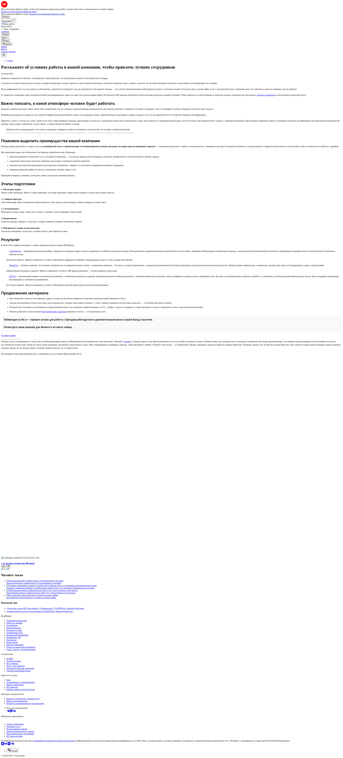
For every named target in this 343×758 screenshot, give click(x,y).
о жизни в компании (265, 95)
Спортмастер (15, 251)
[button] (4, 47)
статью (127, 341)
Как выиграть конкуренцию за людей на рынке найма (31, 598)
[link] (5, 40)
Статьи (9, 60)
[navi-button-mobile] (3, 55)
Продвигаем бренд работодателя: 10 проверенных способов (33, 583)
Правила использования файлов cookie (47, 14)
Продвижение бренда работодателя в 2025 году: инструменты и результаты (40, 593)
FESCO (12, 276)
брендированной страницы (53, 311)
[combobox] (12, 750)
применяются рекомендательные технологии (54, 741)
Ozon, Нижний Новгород (72, 608)
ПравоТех (13, 265)
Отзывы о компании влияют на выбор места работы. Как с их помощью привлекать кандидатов (50, 588)
